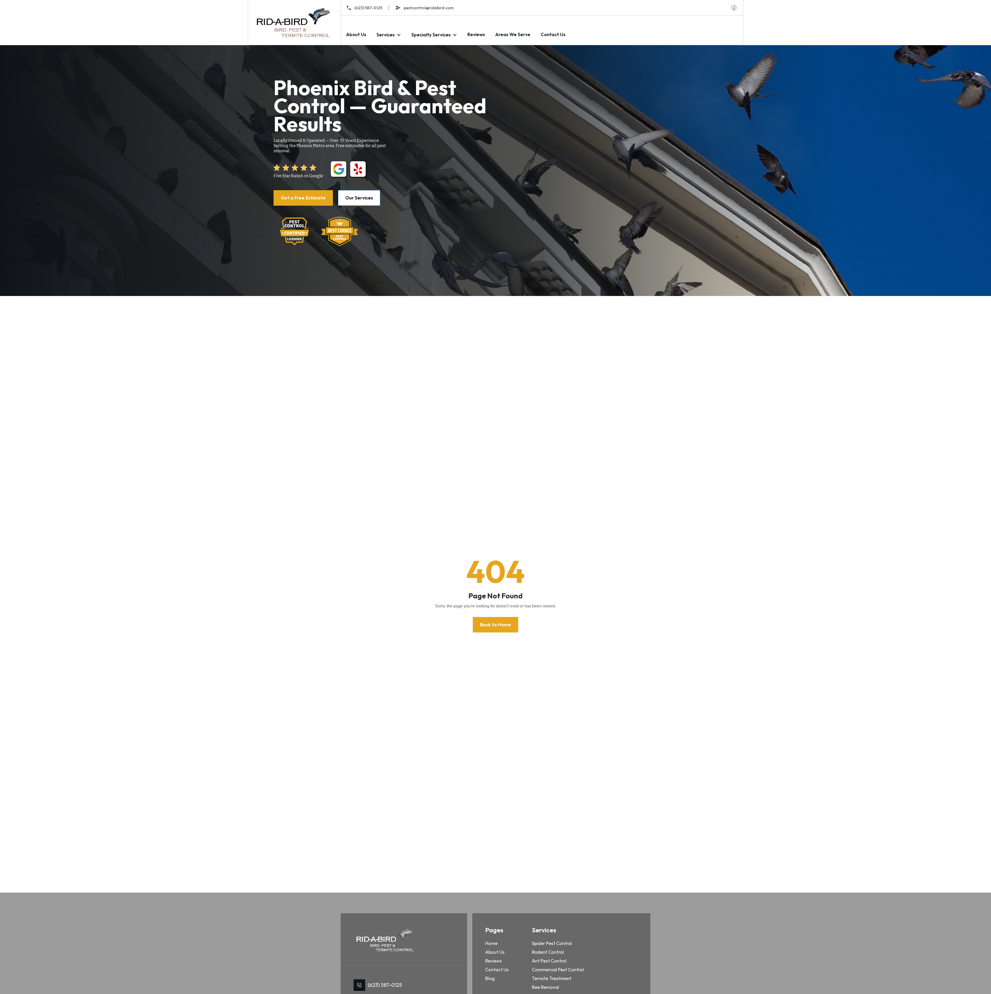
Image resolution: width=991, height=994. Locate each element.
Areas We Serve (512, 34)
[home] (294, 22)
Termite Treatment (551, 978)
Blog (490, 978)
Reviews (476, 34)
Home (491, 943)
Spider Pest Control (552, 943)
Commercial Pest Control (558, 970)
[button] (389, 34)
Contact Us (553, 34)
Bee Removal (545, 987)
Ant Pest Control (549, 961)
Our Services (359, 198)
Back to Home (495, 625)
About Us (356, 34)
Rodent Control (548, 952)
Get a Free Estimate (303, 198)
